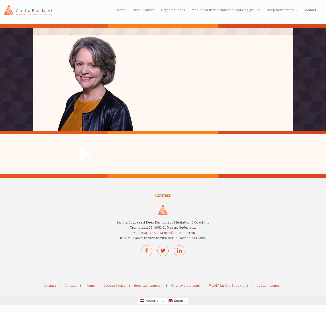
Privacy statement (185, 285)
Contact (310, 10)
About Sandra (144, 10)
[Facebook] (146, 250)
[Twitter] (163, 250)
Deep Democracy (281, 10)
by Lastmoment (269, 285)
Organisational (173, 10)
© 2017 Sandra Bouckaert (228, 285)
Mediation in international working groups (226, 10)
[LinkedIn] (179, 250)
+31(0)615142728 (146, 233)
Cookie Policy (115, 285)
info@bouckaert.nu (179, 233)
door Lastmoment (148, 285)
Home (122, 10)
